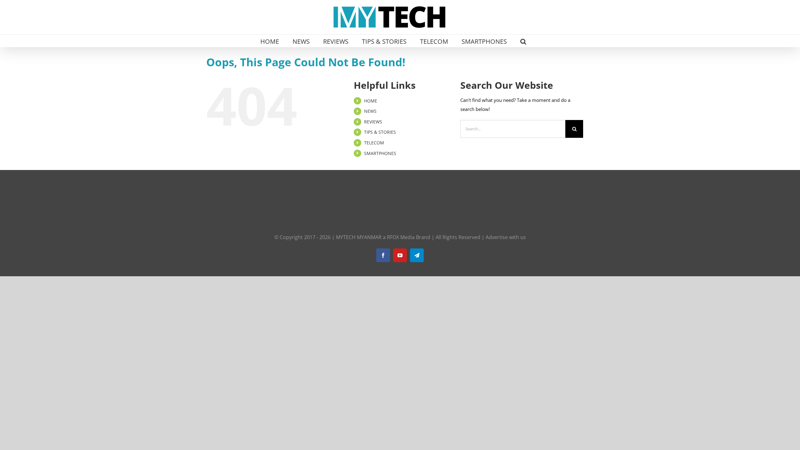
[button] (523, 41)
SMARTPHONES (380, 153)
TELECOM (374, 143)
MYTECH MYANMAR (359, 237)
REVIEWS (373, 122)
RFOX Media (401, 237)
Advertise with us (506, 237)
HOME (370, 101)
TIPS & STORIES (380, 132)
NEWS (370, 111)
